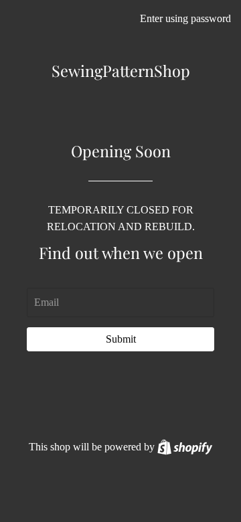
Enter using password (185, 18)
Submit (121, 339)
